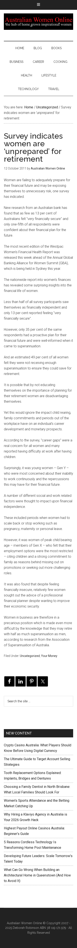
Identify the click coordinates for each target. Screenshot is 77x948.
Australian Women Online (38, 21)
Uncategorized (30, 656)
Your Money (49, 656)
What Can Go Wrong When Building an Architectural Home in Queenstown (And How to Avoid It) (37, 875)
